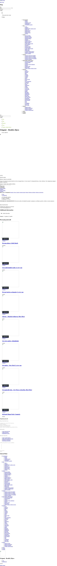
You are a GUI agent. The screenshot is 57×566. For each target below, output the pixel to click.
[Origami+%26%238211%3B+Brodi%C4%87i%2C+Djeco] (0, 134)
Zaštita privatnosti (5, 432)
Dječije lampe (27, 31)
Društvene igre (27, 40)
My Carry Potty (28, 97)
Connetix (26, 75)
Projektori (26, 45)
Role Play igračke (28, 36)
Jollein (26, 86)
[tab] (29, 194)
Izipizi (26, 84)
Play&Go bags (27, 99)
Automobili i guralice (28, 24)
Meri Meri (27, 92)
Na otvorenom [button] (25, 19)
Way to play (27, 105)
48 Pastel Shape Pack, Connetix (11, 414)
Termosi (26, 63)
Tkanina (26, 33)
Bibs (26, 73)
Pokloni (26, 192)
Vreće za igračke (28, 53)
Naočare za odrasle (28, 59)
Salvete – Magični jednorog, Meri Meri (13, 316)
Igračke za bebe (28, 30)
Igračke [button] (24, 34)
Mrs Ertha (26, 95)
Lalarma (26, 87)
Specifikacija (4, 195)
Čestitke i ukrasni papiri (29, 110)
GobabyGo (27, 82)
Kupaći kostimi (27, 62)
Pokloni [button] (24, 106)
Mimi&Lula (27, 93)
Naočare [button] (24, 54)
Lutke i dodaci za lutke (29, 48)
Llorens (26, 90)
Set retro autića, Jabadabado (10, 341)
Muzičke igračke (28, 38)
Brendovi (12, 192)
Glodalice (26, 27)
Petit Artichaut (27, 100)
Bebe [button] (24, 25)
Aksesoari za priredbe (29, 61)
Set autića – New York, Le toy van (11, 365)
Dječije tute (27, 29)
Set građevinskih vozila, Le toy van (12, 267)
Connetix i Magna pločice (29, 51)
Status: (1, 177)
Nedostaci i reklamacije (6, 439)
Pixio (26, 101)
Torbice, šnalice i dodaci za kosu (30, 68)
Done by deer (27, 79)
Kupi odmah (2, 187)
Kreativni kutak (27, 47)
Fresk (26, 80)
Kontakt (24, 113)
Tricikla (26, 21)
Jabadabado (27, 85)
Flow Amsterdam (28, 81)
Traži (1, 10)
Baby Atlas (2, 2)
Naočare (3, 490)
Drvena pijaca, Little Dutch (10, 243)
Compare (1, 189)
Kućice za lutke (27, 46)
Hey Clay (26, 83)
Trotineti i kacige (28, 22)
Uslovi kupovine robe (6, 431)
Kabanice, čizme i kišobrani (30, 64)
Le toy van (27, 88)
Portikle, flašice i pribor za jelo (30, 28)
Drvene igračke (27, 35)
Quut (26, 102)
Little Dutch (27, 89)
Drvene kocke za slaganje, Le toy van (12, 292)
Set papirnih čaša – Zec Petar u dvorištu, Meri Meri (17, 390)
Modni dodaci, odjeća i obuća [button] (28, 60)
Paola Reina (27, 98)
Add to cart (2, 186)
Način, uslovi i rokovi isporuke (7, 438)
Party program (27, 44)
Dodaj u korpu (2, 565)
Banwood (26, 71)
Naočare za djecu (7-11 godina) (30, 57)
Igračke (18, 192)
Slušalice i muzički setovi (29, 52)
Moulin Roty (27, 94)
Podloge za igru (28, 32)
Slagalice (26, 39)
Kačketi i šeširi (27, 66)
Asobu (26, 70)
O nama (24, 112)
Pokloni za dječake (28, 109)
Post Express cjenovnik (6, 440)
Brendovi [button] (24, 69)
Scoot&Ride (27, 103)
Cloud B (26, 76)
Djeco (26, 78)
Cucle (26, 26)
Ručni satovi (27, 67)
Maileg (26, 91)
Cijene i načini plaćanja (6, 437)
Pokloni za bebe (28, 107)
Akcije (24, 111)
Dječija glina (27, 50)
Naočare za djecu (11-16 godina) (30, 58)
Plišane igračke (27, 42)
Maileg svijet (27, 49)
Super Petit (27, 104)
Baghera (26, 72)
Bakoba (26, 74)
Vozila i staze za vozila (29, 43)
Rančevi (26, 65)
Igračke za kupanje (28, 41)
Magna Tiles (27, 96)
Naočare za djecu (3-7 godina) (30, 56)
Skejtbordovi (27, 23)
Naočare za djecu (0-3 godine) (30, 55)
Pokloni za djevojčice (29, 108)
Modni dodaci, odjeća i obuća (7, 496)
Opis (3, 194)
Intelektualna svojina (5, 433)
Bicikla (26, 20)
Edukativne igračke (28, 37)
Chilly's (26, 77)
